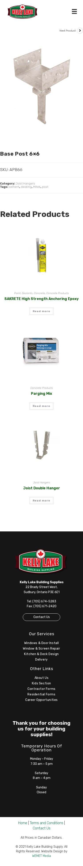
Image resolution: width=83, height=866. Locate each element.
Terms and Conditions (46, 823)
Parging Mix (41, 393)
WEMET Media (41, 856)
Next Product (68, 30)
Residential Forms (41, 694)
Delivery (41, 659)
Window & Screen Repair (41, 648)
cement (14, 186)
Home (22, 823)
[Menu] (74, 11)
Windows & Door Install (41, 643)
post (45, 186)
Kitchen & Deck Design (41, 654)
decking (26, 186)
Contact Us (41, 617)
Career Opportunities (41, 700)
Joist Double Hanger (41, 488)
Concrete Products (57, 293)
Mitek (37, 186)
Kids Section (41, 683)
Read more (41, 311)
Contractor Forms (41, 689)
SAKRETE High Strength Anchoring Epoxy (41, 299)
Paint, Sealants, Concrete (29, 293)
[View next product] (80, 31)
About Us (42, 678)
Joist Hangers (25, 183)
